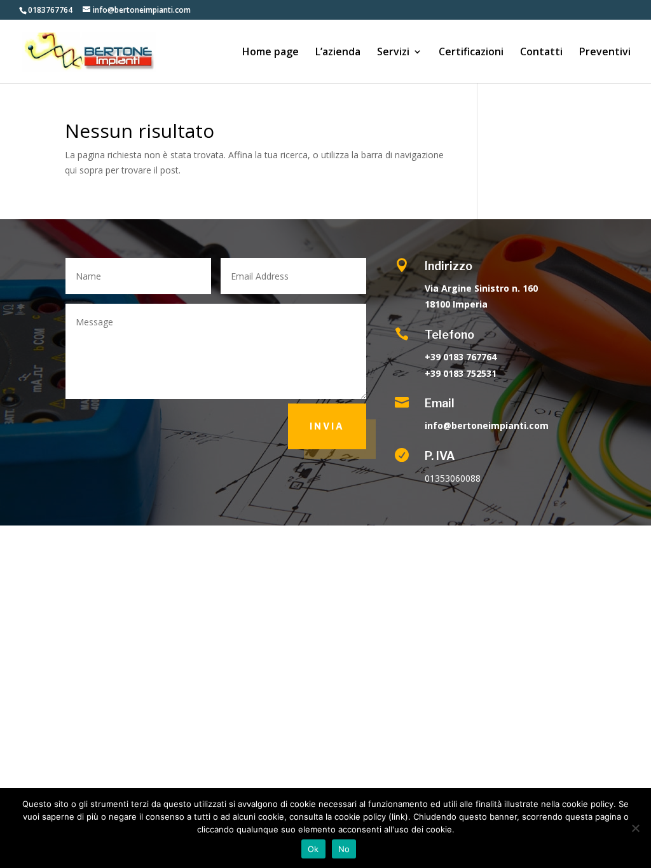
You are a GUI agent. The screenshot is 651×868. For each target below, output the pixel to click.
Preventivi (605, 52)
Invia (327, 426)
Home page (270, 52)
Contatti (541, 52)
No (344, 849)
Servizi (393, 52)
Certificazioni (471, 52)
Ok (313, 849)
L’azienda (337, 52)
